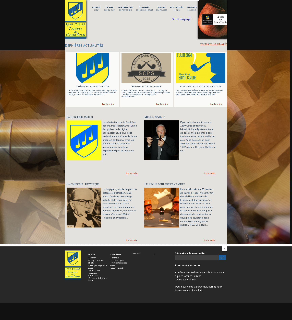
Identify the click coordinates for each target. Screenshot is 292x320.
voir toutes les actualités (213, 43)
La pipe (109, 8)
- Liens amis (136, 253)
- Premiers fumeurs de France (118, 264)
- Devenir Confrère (117, 268)
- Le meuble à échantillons (93, 274)
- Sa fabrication (94, 270)
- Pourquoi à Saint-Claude (95, 261)
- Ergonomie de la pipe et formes (97, 279)
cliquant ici (196, 290)
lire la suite (108, 104)
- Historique (92, 258)
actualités (177, 8)
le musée (144, 8)
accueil (96, 8)
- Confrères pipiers (117, 260)
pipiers (161, 8)
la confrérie (125, 8)
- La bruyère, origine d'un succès (98, 266)
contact (192, 8)
